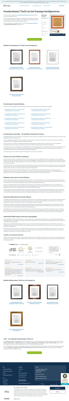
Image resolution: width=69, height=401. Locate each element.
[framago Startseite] (7, 6)
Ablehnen (57, 391)
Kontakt (5, 229)
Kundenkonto (5, 383)
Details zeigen (16, 398)
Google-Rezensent (20, 264)
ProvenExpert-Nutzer (61, 264)
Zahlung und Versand (7, 369)
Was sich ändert (46, 2)
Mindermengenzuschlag (7, 371)
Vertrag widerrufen (22, 380)
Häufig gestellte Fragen (7, 375)
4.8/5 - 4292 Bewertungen (24, 5)
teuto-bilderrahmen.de (42, 378)
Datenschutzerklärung (23, 373)
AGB (20, 371)
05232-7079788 (47, 5)
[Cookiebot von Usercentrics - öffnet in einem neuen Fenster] (6, 399)
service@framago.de (41, 376)
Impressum (21, 369)
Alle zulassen (57, 388)
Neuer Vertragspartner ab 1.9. (24, 383)
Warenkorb (62, 5)
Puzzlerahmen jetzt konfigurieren (34, 39)
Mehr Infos (57, 254)
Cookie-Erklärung (22, 377)
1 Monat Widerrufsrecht (37, 5)
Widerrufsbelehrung (22, 375)
